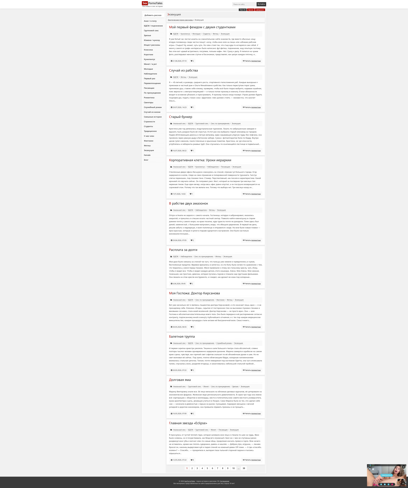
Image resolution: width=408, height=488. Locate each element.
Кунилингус (149, 59)
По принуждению (152, 92)
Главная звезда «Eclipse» (188, 423)
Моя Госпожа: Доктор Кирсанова (194, 293)
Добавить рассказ (152, 15)
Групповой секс (151, 30)
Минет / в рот (150, 64)
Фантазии (148, 140)
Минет (206, 386)
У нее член (149, 136)
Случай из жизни (152, 112)
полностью (256, 61)
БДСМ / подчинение (153, 25)
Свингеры (148, 102)
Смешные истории (153, 116)
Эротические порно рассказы (180, 20)
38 (244, 468)
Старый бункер (180, 117)
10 (233, 468)
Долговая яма (180, 380)
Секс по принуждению (220, 123)
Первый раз (149, 78)
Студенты (148, 126)
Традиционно (150, 131)
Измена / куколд (152, 40)
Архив (250, 10)
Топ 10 (242, 10)
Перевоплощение (152, 83)
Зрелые (147, 35)
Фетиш (147, 145)
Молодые (148, 69)
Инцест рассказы (152, 45)
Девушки (260, 10)
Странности (149, 121)
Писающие (149, 88)
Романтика (149, 97)
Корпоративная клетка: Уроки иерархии (200, 160)
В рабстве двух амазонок (188, 203)
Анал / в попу (150, 21)
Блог (146, 160)
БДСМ (175, 34)
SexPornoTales (189, 481)
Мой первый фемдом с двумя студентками (202, 27)
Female (147, 155)
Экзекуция (149, 150)
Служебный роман (153, 107)
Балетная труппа (182, 336)
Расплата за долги (183, 250)
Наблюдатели (150, 73)
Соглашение (224, 481)
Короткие (148, 54)
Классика (148, 49)
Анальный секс (179, 123)
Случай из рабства (183, 70)
